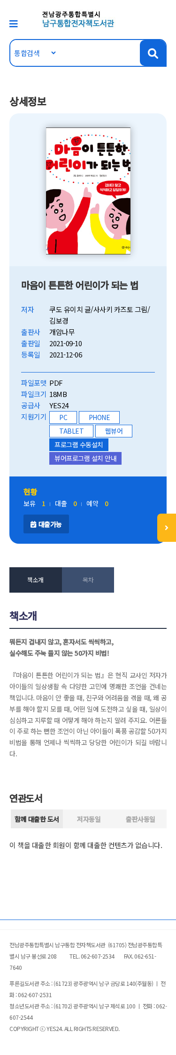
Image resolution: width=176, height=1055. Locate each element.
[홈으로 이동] (78, 19)
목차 (88, 579)
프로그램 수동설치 (78, 444)
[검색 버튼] (153, 53)
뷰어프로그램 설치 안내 (85, 458)
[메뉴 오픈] (166, 528)
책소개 (35, 579)
